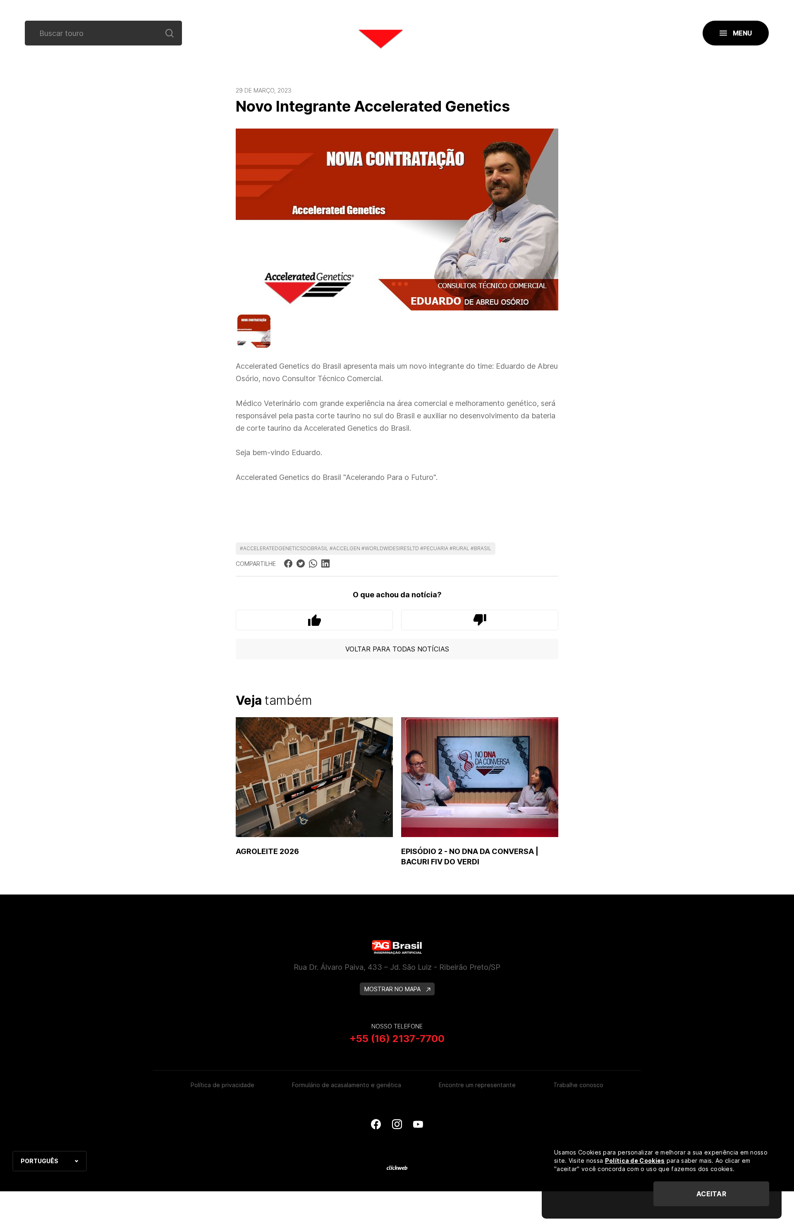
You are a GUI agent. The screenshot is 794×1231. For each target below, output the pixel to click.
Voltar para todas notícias (397, 649)
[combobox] (49, 1161)
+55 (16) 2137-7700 (397, 1039)
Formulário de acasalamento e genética (346, 1084)
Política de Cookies (635, 1160)
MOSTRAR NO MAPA (393, 988)
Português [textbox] (39, 1160)
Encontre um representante (477, 1084)
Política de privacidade (222, 1084)
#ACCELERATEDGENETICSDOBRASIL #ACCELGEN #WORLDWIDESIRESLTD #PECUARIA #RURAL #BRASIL (365, 548)
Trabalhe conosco (578, 1084)
